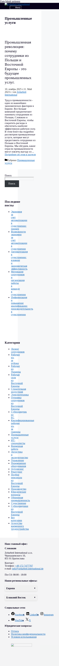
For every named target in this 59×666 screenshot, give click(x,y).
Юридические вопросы (18, 493)
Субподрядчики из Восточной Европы (19, 510)
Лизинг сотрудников (18, 350)
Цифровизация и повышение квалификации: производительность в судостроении (22, 306)
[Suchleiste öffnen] (7, 7)
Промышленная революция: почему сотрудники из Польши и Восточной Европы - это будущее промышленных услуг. (18, 62)
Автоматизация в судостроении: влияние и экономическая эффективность (19, 260)
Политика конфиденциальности (28, 634)
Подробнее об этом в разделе (20, 154)
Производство (18, 489)
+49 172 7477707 (24, 565)
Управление (17, 460)
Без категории (16, 519)
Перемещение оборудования (18, 464)
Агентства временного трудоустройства (20, 526)
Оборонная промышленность (20, 499)
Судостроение (18, 503)
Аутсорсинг (17, 469)
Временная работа (17, 447)
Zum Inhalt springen (10, 1)
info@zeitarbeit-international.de (27, 568)
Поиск (8, 175)
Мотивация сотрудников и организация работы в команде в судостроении (18, 283)
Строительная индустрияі (18, 390)
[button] (21, 588)
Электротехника (20, 394)
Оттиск (15, 631)
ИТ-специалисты (18, 442)
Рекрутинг (16, 471)
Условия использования (24, 637)
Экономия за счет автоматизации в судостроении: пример (19, 220)
